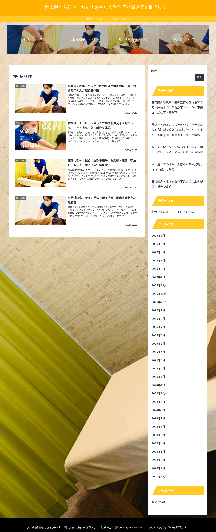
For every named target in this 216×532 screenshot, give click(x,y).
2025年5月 (158, 343)
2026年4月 (158, 252)
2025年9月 (158, 310)
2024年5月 (158, 435)
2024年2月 (158, 460)
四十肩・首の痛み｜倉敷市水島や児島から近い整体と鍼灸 (177, 167)
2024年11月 (159, 385)
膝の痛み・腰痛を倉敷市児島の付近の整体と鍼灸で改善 (177, 184)
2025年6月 (158, 335)
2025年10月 (159, 302)
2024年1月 (158, 468)
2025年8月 (158, 318)
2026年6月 (158, 235)
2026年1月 (158, 277)
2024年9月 (158, 401)
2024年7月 (158, 418)
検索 (154, 71)
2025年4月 (158, 352)
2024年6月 (158, 426)
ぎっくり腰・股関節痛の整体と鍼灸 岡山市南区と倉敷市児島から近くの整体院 (177, 149)
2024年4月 (158, 443)
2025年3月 (158, 360)
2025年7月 (158, 327)
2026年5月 (158, 244)
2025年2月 (158, 368)
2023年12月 (159, 476)
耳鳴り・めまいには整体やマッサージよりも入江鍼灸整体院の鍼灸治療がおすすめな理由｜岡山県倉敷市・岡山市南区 (177, 130)
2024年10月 (159, 393)
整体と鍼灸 (159, 502)
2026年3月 (158, 260)
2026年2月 (158, 269)
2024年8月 (158, 410)
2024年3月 (158, 451)
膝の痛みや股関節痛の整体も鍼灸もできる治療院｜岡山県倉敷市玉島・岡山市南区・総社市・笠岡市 (177, 107)
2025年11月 (159, 293)
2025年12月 (159, 285)
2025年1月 (158, 377)
